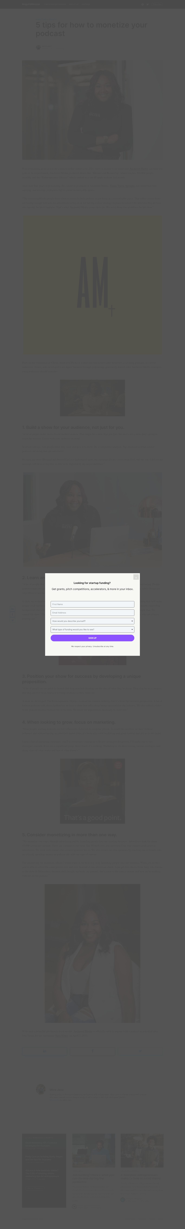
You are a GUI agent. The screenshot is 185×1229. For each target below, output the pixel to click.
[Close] (136, 577)
